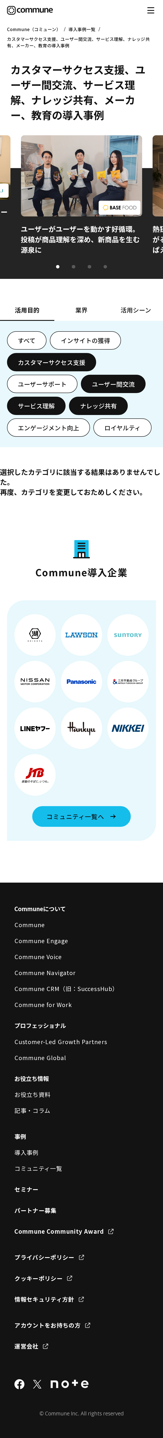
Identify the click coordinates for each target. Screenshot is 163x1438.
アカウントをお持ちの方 (47, 1325)
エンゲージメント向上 (48, 427)
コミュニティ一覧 (38, 1168)
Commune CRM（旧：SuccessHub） (66, 988)
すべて (27, 340)
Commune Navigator (45, 972)
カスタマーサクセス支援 (51, 362)
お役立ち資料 (32, 1094)
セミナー (26, 1189)
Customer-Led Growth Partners (60, 1041)
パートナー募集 (35, 1210)
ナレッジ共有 (98, 405)
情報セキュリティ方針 (44, 1299)
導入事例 (26, 1152)
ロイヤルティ (122, 427)
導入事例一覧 (82, 29)
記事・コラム (32, 1110)
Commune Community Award (59, 1231)
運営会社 (26, 1346)
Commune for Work (43, 1004)
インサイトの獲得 (85, 340)
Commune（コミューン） (34, 29)
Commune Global (40, 1057)
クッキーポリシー (38, 1278)
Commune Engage (41, 940)
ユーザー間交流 (113, 384)
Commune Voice (38, 956)
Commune (29, 924)
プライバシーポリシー (44, 1257)
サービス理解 (36, 405)
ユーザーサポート (42, 384)
